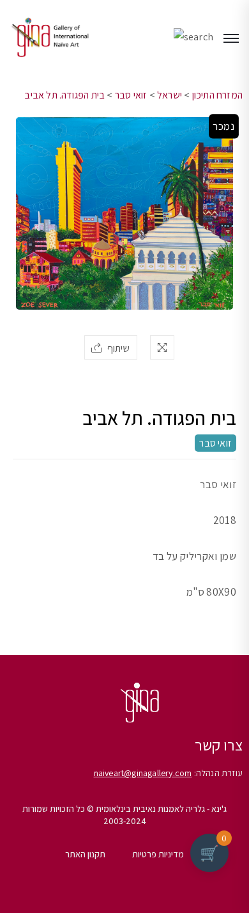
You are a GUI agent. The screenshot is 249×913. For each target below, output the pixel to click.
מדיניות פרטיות (158, 854)
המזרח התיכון (217, 95)
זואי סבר (131, 95)
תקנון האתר (85, 854)
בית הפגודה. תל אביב (64, 95)
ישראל (169, 95)
